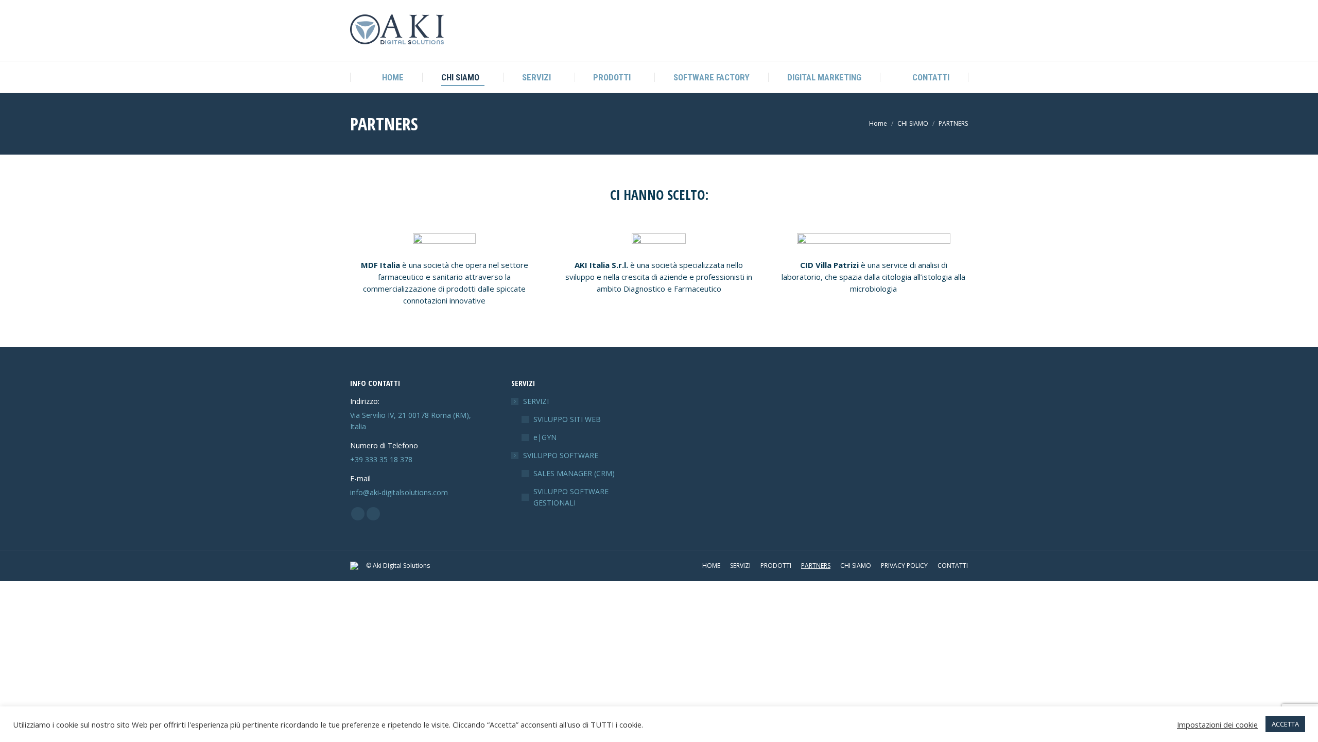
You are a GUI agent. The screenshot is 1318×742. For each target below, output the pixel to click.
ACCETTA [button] (1285, 724)
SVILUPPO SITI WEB (567, 419)
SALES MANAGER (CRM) (574, 473)
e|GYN (545, 437)
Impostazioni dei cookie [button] (1217, 724)
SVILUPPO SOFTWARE (560, 455)
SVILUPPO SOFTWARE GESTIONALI (571, 497)
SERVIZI (536, 401)
